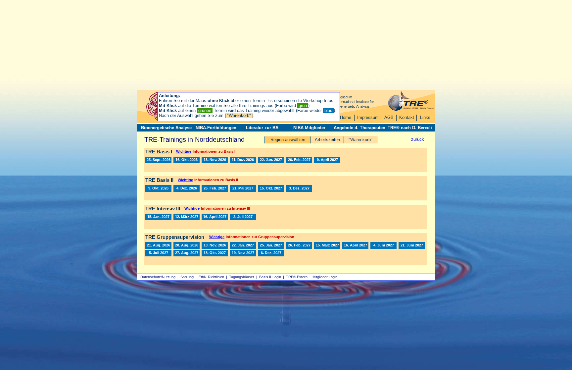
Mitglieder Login (324, 277)
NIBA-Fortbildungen (216, 127)
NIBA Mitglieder (309, 127)
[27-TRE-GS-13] (186, 253)
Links (425, 117)
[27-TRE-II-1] (215, 188)
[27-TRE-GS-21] (271, 253)
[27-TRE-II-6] (271, 188)
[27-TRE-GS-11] (412, 245)
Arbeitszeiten (327, 139)
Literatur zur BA (262, 127)
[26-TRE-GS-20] (215, 245)
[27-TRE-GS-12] (158, 253)
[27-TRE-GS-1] (243, 245)
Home (345, 117)
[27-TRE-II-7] (299, 188)
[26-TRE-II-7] (186, 188)
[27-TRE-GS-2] (271, 245)
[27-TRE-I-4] (299, 160)
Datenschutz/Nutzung (157, 277)
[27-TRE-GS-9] (383, 245)
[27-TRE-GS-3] (299, 245)
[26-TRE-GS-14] (158, 245)
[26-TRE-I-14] (186, 160)
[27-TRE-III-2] (186, 217)
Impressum (368, 117)
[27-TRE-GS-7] (355, 245)
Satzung (187, 277)
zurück (417, 139)
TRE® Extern (297, 277)
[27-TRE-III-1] (158, 217)
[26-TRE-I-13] (158, 160)
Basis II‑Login (270, 277)
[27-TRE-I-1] (271, 160)
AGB (389, 117)
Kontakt (406, 117)
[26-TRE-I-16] (215, 160)
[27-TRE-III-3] (215, 217)
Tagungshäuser (241, 277)
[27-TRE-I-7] (327, 160)
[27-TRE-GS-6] (327, 245)
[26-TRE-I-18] (243, 160)
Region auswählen (287, 139)
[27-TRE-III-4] (243, 217)
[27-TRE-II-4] (243, 188)
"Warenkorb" (360, 139)
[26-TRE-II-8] (158, 188)
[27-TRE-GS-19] (243, 253)
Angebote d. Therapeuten (359, 127)
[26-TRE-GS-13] (186, 245)
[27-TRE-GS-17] (215, 253)
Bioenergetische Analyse (166, 127)
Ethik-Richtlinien (211, 277)
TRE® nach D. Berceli (410, 127)
